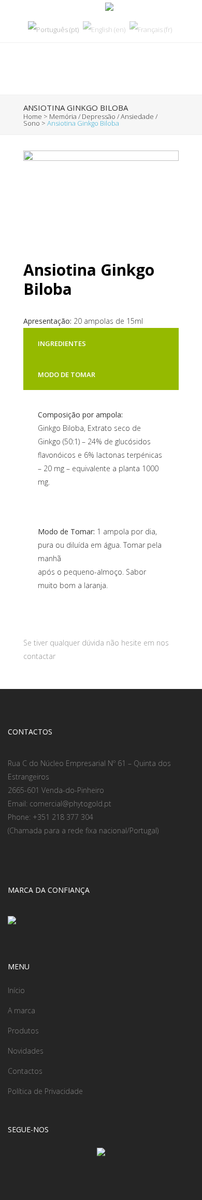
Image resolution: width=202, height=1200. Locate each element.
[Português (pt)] (53, 29)
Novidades (26, 1051)
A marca (21, 1010)
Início (16, 990)
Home (32, 116)
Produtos (23, 1031)
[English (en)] (104, 29)
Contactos (25, 1071)
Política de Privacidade (45, 1091)
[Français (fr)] (150, 29)
